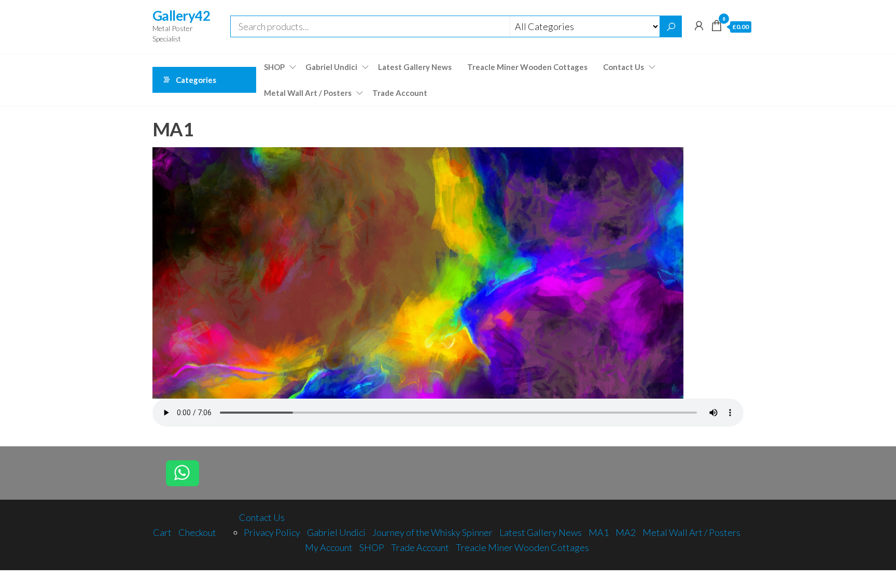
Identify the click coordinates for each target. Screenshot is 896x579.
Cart (162, 532)
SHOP (274, 67)
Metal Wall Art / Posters (308, 92)
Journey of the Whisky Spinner (432, 532)
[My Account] (699, 25)
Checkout (197, 532)
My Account (329, 547)
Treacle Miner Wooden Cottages (527, 67)
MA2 (625, 532)
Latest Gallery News (415, 67)
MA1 (599, 532)
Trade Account (399, 92)
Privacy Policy (272, 532)
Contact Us (623, 67)
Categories (196, 79)
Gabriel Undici (331, 67)
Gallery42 (181, 15)
